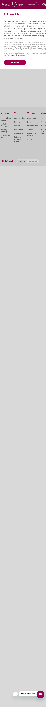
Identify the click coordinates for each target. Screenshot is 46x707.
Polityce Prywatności (19, 56)
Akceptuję (15, 62)
